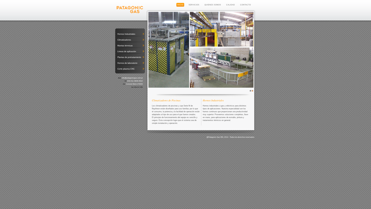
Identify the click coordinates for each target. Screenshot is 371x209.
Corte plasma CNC (126, 69)
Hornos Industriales (126, 34)
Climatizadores (124, 40)
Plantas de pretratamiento (129, 57)
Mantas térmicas (125, 45)
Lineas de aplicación (126, 51)
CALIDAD (230, 5)
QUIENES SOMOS (212, 5)
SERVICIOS (194, 5)
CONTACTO (245, 5)
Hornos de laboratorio (127, 63)
